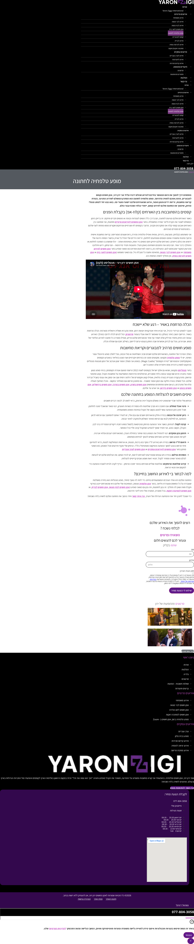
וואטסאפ (190, 917)
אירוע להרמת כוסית (176, 44)
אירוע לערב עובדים (176, 55)
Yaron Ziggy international (173, 88)
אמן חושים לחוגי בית (176, 29)
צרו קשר (183, 81)
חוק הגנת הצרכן (187, 571)
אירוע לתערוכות (177, 59)
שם (192, 549)
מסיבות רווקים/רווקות (175, 126)
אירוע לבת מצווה (177, 25)
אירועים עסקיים (180, 51)
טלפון (191, 560)
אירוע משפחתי (178, 17)
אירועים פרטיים (180, 14)
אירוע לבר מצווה (177, 21)
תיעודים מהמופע (180, 66)
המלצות (186, 156)
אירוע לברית (179, 40)
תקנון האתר (111, 898)
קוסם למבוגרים (177, 37)
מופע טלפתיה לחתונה (175, 33)
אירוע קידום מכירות (176, 141)
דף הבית (191, 172)
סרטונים (180, 70)
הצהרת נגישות (84, 898)
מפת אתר (98, 898)
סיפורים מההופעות (176, 74)
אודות (184, 6)
